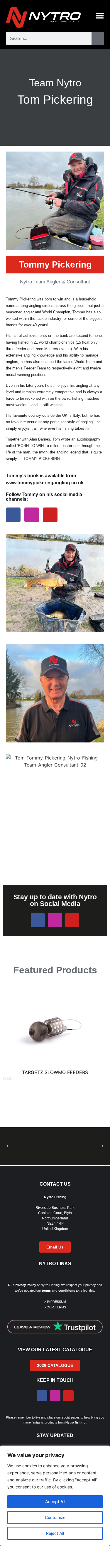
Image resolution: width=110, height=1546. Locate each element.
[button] (7, 1146)
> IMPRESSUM (55, 1301)
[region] (55, 1496)
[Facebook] (13, 515)
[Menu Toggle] (99, 15)
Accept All (55, 1501)
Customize (55, 1517)
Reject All (55, 1533)
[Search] (98, 38)
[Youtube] (50, 515)
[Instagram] (31, 515)
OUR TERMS (56, 1307)
